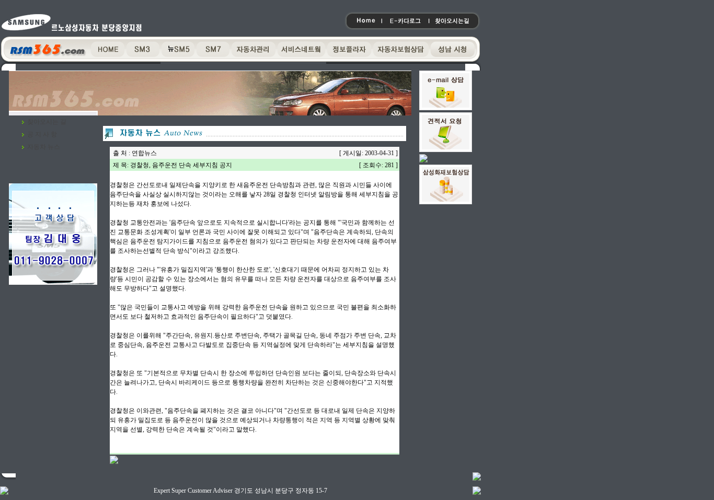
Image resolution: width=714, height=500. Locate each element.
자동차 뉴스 (43, 146)
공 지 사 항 (42, 134)
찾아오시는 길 (46, 121)
